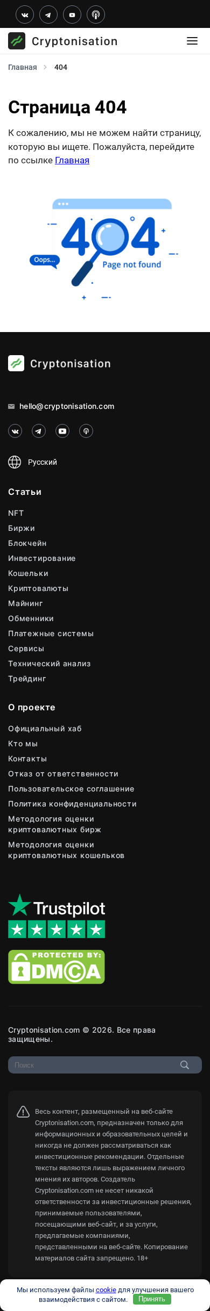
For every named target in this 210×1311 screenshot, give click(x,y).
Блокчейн (27, 543)
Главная (72, 160)
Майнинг (25, 603)
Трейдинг (27, 678)
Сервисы (26, 648)
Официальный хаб (45, 728)
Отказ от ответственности (63, 773)
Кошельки (28, 573)
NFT (16, 512)
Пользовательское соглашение (71, 788)
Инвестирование (42, 558)
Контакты (27, 758)
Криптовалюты (38, 588)
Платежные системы (51, 633)
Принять (151, 1299)
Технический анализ (49, 663)
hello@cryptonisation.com (65, 405)
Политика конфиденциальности (72, 803)
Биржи (21, 527)
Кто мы (23, 743)
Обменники (31, 618)
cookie (106, 1290)
